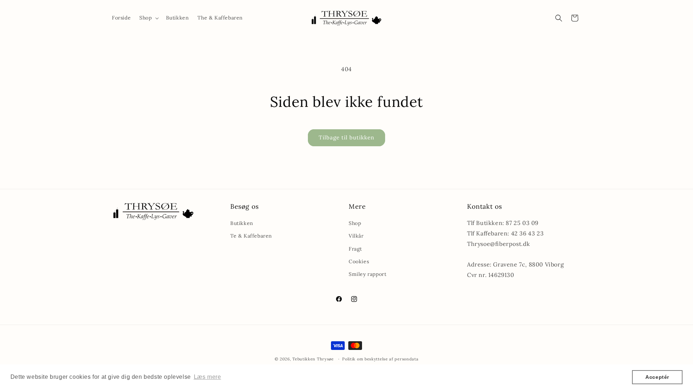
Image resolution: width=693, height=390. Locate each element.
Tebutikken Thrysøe (313, 358)
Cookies (359, 261)
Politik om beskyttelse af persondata (380, 358)
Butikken (241, 223)
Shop (355, 223)
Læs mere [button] (207, 377)
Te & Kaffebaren (251, 236)
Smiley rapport (367, 274)
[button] (148, 17)
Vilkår (356, 236)
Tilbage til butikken (346, 137)
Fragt (355, 249)
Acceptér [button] (657, 377)
